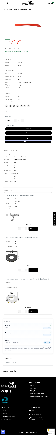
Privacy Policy (33, 391)
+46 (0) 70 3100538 (36, 414)
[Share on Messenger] (21, 105)
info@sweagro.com (36, 410)
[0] (52, 3)
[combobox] (51, 433)
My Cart (32, 385)
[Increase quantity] (22, 120)
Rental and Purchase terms (37, 393)
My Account (33, 388)
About (4, 410)
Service (5, 413)
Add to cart (28, 128)
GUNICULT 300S (7, 419)
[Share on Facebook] (10, 105)
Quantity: (7, 120)
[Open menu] (3, 3)
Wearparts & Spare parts (9, 416)
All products (13, 9)
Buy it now (29, 138)
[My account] (49, 3)
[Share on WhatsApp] (17, 105)
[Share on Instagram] (13, 105)
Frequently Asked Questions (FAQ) (39, 396)
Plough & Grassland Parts (20, 156)
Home (6, 9)
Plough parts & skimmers (20, 159)
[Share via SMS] (28, 105)
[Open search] (12, 3)
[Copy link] (6, 105)
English (50, 433)
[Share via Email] (24, 105)
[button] (28, 142)
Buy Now (28, 133)
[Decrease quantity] (15, 120)
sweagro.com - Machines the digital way (16, 51)
